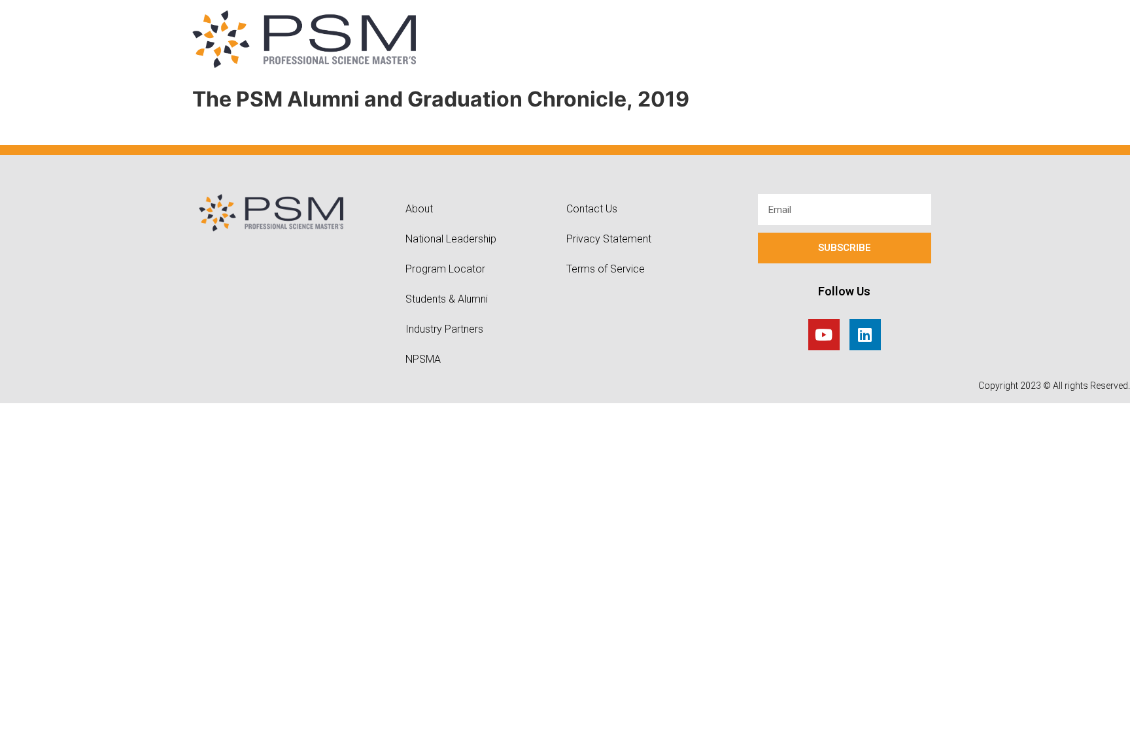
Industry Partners (444, 329)
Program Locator (445, 269)
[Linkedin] (865, 334)
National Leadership (450, 239)
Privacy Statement (608, 239)
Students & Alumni (446, 299)
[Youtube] (824, 334)
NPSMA (423, 359)
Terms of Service (605, 269)
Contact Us (591, 209)
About (419, 209)
